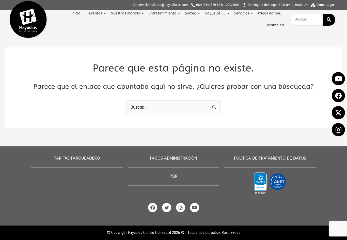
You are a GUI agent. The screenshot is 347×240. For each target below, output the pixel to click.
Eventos (95, 13)
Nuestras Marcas (125, 13)
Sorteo (190, 13)
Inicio (75, 13)
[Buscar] (329, 20)
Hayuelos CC (215, 13)
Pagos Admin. (269, 13)
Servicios (241, 13)
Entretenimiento (162, 13)
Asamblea (275, 25)
